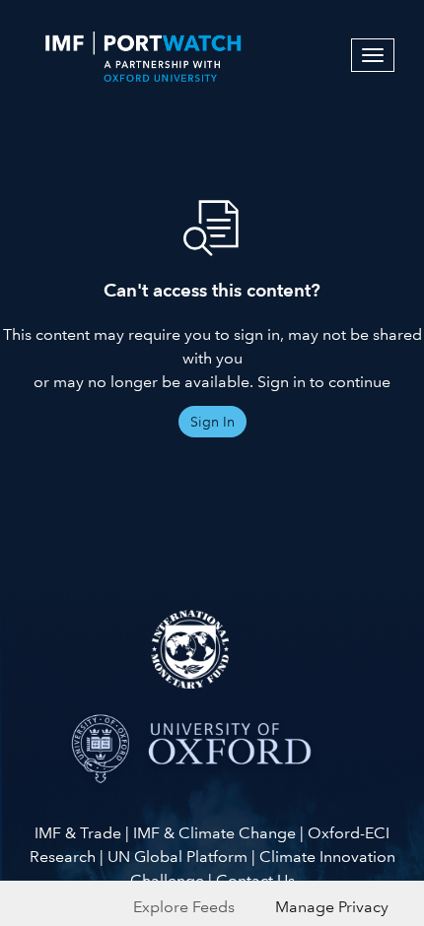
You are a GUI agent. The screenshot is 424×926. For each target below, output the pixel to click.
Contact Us (255, 880)
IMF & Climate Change (214, 833)
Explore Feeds (184, 906)
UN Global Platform (177, 856)
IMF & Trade (78, 833)
